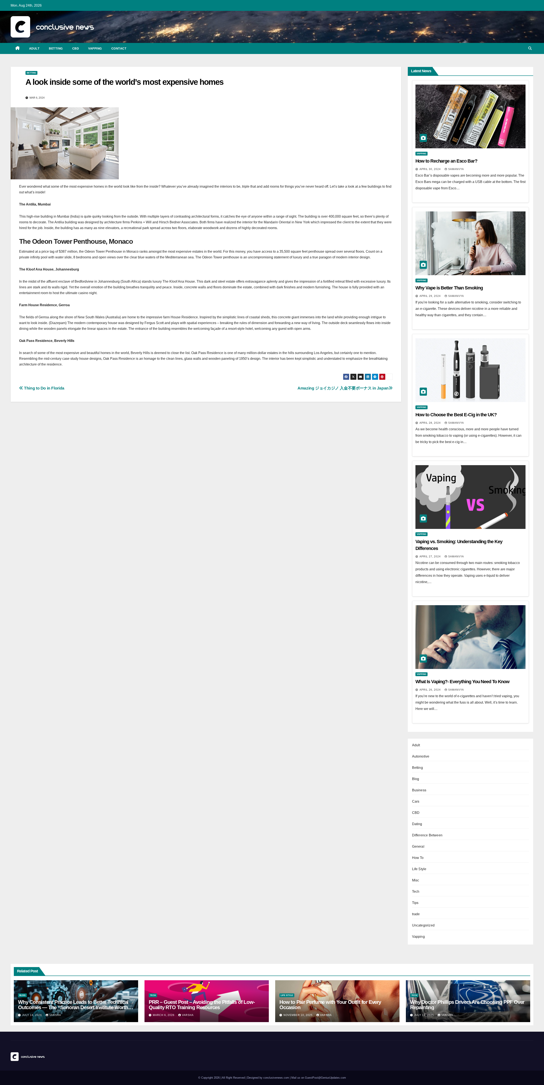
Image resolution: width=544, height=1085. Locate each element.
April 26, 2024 (430, 689)
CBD (75, 48)
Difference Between (427, 835)
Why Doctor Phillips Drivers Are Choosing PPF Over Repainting (467, 1004)
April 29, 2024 (430, 296)
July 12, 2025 (424, 1015)
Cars (415, 801)
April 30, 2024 (430, 169)
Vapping (95, 48)
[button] (530, 48)
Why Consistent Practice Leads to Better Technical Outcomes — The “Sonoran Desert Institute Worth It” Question (73, 1007)
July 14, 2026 (32, 1015)
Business (419, 790)
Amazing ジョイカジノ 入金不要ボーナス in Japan (343, 388)
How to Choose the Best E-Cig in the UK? (456, 414)
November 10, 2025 (298, 1015)
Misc (415, 880)
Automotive (420, 756)
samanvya (456, 169)
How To (418, 858)
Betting (56, 48)
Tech (415, 891)
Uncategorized (423, 925)
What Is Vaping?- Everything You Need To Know (462, 681)
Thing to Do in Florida (43, 388)
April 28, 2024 (430, 422)
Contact (119, 48)
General (418, 846)
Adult (34, 48)
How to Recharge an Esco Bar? (446, 161)
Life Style (419, 869)
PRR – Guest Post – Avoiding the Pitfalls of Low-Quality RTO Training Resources (202, 1004)
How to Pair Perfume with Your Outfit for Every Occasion (330, 1004)
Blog (415, 779)
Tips (415, 903)
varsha (55, 1015)
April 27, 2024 (430, 556)
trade (416, 914)
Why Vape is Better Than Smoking (449, 287)
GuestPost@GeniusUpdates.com (325, 1077)
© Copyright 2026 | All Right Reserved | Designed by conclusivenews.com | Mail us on (251, 1077)
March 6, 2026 (164, 1015)
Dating (417, 824)
